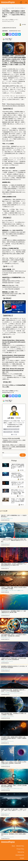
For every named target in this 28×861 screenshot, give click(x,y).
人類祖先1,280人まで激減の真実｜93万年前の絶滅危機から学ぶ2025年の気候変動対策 (13, 659)
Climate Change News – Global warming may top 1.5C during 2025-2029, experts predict (13, 341)
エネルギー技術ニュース (6, 590)
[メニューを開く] (26, 2)
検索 (3, 452)
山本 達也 (24, 24)
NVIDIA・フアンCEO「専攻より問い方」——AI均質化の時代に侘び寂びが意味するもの (18, 500)
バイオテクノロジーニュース (7, 661)
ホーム (3, 7)
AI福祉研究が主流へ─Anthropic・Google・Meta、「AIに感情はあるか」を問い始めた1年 (17, 475)
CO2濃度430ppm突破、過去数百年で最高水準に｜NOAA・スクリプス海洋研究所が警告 (13, 690)
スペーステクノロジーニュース (7, 716)
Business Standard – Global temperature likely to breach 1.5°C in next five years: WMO (13, 357)
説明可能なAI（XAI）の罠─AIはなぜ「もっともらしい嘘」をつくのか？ (17, 483)
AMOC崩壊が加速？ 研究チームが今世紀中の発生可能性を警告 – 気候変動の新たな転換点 (13, 635)
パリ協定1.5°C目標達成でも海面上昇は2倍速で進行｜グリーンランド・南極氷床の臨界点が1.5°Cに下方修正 (14, 540)
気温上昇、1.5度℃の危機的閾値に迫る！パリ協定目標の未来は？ (14, 516)
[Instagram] (16, 434)
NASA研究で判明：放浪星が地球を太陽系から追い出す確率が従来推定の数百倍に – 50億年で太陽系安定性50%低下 (13, 738)
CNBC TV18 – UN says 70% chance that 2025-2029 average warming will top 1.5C (13, 370)
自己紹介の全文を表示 (13, 426)
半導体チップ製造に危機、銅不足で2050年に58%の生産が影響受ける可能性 (14, 588)
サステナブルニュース (8, 21)
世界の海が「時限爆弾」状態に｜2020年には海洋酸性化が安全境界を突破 (14, 786)
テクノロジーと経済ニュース (17, 590)
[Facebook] (12, 434)
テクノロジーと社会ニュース (9, 19)
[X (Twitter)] (14, 434)
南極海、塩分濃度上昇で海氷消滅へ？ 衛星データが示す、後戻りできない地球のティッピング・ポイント (13, 810)
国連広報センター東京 (8, 292)
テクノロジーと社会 (10, 7)
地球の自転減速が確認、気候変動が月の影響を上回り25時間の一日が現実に (13, 714)
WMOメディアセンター (8, 285)
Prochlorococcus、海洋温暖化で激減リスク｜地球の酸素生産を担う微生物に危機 (13, 611)
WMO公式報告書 (6, 269)
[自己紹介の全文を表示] (20, 426)
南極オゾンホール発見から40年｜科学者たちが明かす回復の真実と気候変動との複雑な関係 (13, 762)
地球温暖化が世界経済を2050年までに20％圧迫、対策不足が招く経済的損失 (14, 667)
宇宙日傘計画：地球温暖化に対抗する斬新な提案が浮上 (13, 834)
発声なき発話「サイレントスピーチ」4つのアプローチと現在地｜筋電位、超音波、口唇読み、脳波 (17, 491)
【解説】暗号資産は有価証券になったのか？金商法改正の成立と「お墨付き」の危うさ (17, 466)
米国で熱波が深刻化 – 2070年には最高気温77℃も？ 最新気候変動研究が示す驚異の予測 (14, 564)
